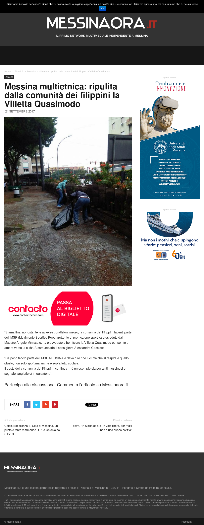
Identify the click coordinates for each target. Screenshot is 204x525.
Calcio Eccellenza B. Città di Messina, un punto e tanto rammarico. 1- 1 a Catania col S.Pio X (32, 429)
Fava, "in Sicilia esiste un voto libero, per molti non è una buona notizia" (102, 427)
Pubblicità (186, 521)
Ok (102, 8)
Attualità (9, 77)
